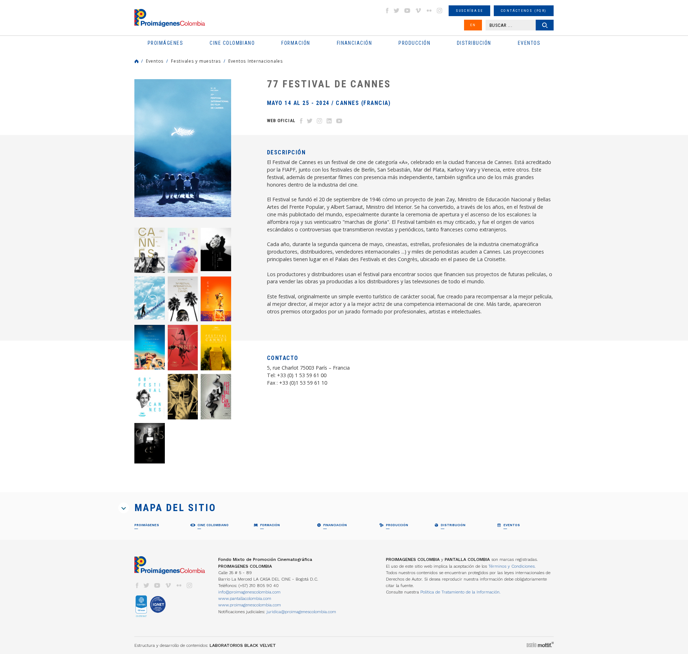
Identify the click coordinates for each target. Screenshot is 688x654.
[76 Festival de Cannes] (216, 249)
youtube (407, 10)
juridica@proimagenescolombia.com (301, 611)
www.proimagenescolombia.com (249, 604)
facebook (387, 10)
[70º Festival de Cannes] (183, 347)
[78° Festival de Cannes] (183, 250)
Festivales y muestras (196, 61)
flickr (429, 10)
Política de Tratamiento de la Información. (460, 592)
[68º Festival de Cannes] (149, 396)
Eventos (155, 61)
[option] (182, 148)
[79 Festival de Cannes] (149, 250)
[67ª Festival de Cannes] (183, 396)
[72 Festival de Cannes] (216, 298)
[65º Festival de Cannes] (149, 443)
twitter (396, 10)
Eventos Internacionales (255, 61)
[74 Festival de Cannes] (183, 298)
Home (136, 61)
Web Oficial (281, 120)
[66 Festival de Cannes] (216, 396)
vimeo (418, 10)
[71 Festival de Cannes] (149, 347)
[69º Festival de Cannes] (216, 347)
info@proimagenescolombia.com (249, 592)
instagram (439, 10)
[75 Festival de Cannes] (149, 297)
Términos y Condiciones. (512, 566)
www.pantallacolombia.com (244, 598)
